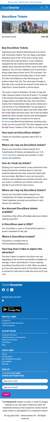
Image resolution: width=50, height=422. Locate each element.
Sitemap (5, 364)
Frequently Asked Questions (12, 323)
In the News (6, 342)
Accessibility (6, 361)
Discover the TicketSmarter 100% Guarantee (25, 2)
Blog (3, 345)
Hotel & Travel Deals (9, 340)
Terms (4, 354)
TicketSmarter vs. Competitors (13, 337)
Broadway (6, 121)
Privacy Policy (7, 357)
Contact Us (6, 321)
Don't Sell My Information (11, 359)
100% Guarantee (8, 325)
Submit (6, 395)
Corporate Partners (9, 335)
